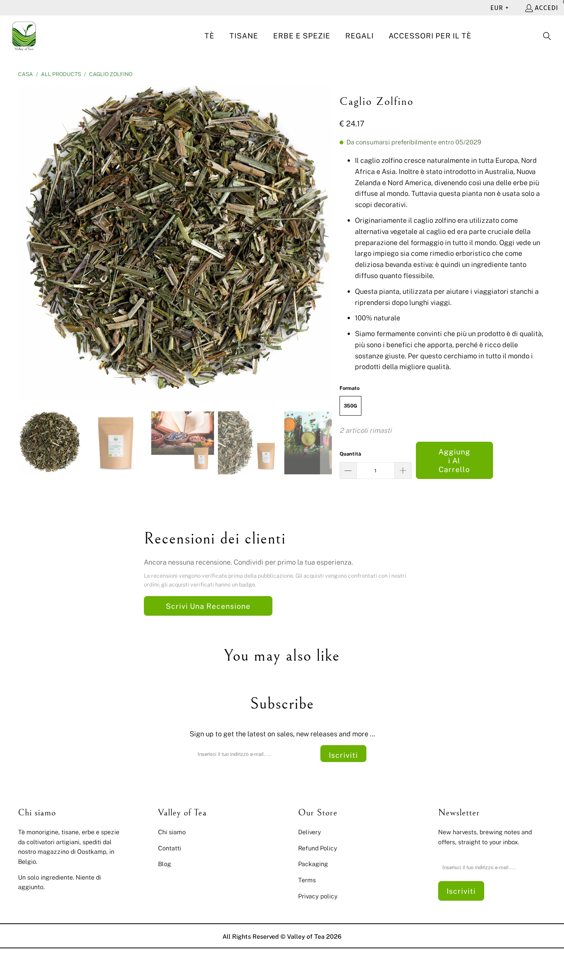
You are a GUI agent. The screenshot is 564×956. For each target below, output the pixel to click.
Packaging (313, 864)
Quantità (350, 454)
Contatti (169, 848)
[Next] (326, 243)
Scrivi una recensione (208, 605)
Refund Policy (317, 848)
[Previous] (24, 243)
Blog (164, 864)
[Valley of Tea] (24, 36)
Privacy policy (318, 896)
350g (350, 406)
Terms (307, 880)
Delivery (309, 832)
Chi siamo (172, 832)
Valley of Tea (306, 936)
